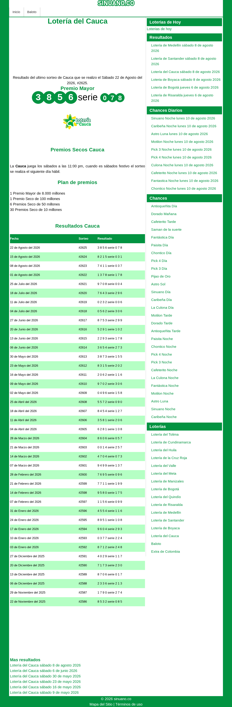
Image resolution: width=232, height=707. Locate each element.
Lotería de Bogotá (165, 489)
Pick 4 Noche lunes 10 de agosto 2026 (181, 157)
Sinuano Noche (163, 409)
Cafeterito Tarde (163, 222)
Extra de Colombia (165, 551)
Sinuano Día (161, 292)
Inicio (16, 12)
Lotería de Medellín (166, 512)
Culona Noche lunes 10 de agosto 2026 (182, 165)
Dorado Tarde (162, 323)
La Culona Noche (165, 378)
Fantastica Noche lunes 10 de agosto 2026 (184, 181)
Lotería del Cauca (165, 536)
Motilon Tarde (161, 315)
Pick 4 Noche (161, 354)
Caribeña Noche (164, 417)
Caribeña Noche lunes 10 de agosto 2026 (183, 126)
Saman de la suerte (166, 229)
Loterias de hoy (159, 29)
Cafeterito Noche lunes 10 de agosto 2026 (184, 173)
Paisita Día (159, 245)
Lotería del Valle (163, 466)
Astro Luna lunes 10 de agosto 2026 (179, 134)
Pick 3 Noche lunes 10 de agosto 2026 (181, 149)
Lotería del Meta (163, 473)
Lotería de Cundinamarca (171, 442)
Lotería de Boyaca (165, 528)
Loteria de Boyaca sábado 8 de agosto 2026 (186, 80)
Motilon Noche (162, 393)
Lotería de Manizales (167, 481)
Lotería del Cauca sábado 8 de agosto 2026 (185, 72)
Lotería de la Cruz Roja (169, 458)
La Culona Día (162, 307)
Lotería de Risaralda (167, 505)
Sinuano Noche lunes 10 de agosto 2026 (183, 118)
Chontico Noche (163, 347)
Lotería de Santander (167, 520)
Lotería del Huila (164, 450)
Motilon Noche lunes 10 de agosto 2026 (182, 142)
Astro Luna (159, 401)
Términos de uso (128, 704)
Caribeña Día (161, 300)
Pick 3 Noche (161, 362)
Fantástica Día (162, 237)
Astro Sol (158, 284)
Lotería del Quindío (166, 497)
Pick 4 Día (159, 261)
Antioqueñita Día (164, 206)
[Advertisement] (77, 49)
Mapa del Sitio (101, 704)
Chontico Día (161, 253)
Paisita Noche (162, 339)
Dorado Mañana (164, 214)
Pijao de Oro (161, 276)
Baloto (31, 12)
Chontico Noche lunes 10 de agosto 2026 (183, 188)
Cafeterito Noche (164, 370)
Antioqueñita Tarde (166, 331)
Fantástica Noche (165, 386)
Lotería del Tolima (165, 434)
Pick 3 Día (159, 268)
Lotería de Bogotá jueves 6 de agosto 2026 (185, 87)
